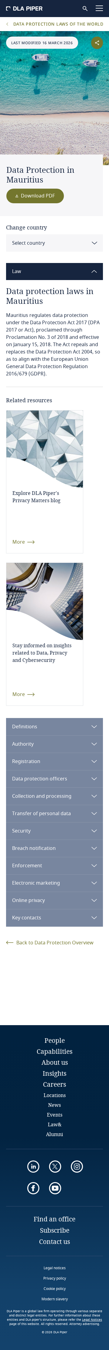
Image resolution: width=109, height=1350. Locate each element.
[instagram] (77, 1166)
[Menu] (99, 8)
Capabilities (54, 1051)
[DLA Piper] (24, 8)
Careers (54, 1084)
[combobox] (54, 243)
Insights (54, 1073)
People (55, 1040)
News (54, 1105)
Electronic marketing (36, 883)
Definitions (24, 726)
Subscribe (54, 1230)
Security (21, 831)
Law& (54, 1124)
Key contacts (26, 918)
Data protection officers (39, 779)
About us (54, 1062)
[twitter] (55, 1166)
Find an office (54, 1219)
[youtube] (55, 1188)
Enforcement (27, 865)
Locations (55, 1095)
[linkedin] (33, 1166)
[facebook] (33, 1188)
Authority (23, 744)
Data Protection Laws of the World (58, 24)
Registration (26, 761)
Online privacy (28, 900)
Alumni (54, 1134)
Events (54, 1114)
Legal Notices (92, 1320)
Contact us (54, 1241)
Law (16, 271)
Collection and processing (41, 796)
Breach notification (34, 848)
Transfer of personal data (41, 813)
